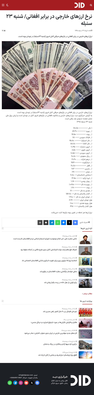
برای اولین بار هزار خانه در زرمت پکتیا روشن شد (60, 282)
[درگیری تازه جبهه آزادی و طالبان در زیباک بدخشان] (85, 345)
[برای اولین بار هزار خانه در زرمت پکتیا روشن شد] (85, 283)
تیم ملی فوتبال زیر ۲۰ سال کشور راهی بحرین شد (60, 311)
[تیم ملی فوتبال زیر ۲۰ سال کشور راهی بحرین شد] (85, 312)
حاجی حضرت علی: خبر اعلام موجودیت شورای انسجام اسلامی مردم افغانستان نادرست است (45, 239)
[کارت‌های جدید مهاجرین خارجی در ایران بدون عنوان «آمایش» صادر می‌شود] (85, 334)
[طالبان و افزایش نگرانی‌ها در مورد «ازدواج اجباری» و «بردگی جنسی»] (85, 323)
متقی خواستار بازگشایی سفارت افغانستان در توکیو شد (58, 271)
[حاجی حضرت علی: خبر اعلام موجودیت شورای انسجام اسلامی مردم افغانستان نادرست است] (85, 239)
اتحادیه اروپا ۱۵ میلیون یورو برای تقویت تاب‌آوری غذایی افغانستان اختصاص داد (49, 261)
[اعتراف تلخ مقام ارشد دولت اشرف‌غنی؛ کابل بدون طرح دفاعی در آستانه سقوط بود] (85, 250)
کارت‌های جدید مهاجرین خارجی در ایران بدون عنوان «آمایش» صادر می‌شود (50, 333)
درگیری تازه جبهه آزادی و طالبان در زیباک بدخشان (60, 344)
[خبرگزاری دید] (79, 5)
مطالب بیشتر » (87, 293)
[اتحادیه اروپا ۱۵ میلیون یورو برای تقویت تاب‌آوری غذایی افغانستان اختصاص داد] (85, 261)
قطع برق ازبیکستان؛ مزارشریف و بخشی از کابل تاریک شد (57, 355)
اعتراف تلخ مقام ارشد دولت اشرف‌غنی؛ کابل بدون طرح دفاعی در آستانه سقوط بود (49, 250)
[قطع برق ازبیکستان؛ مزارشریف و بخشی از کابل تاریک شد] (85, 355)
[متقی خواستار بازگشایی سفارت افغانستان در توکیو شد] (85, 272)
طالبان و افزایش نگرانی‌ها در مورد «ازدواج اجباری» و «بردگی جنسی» (54, 322)
